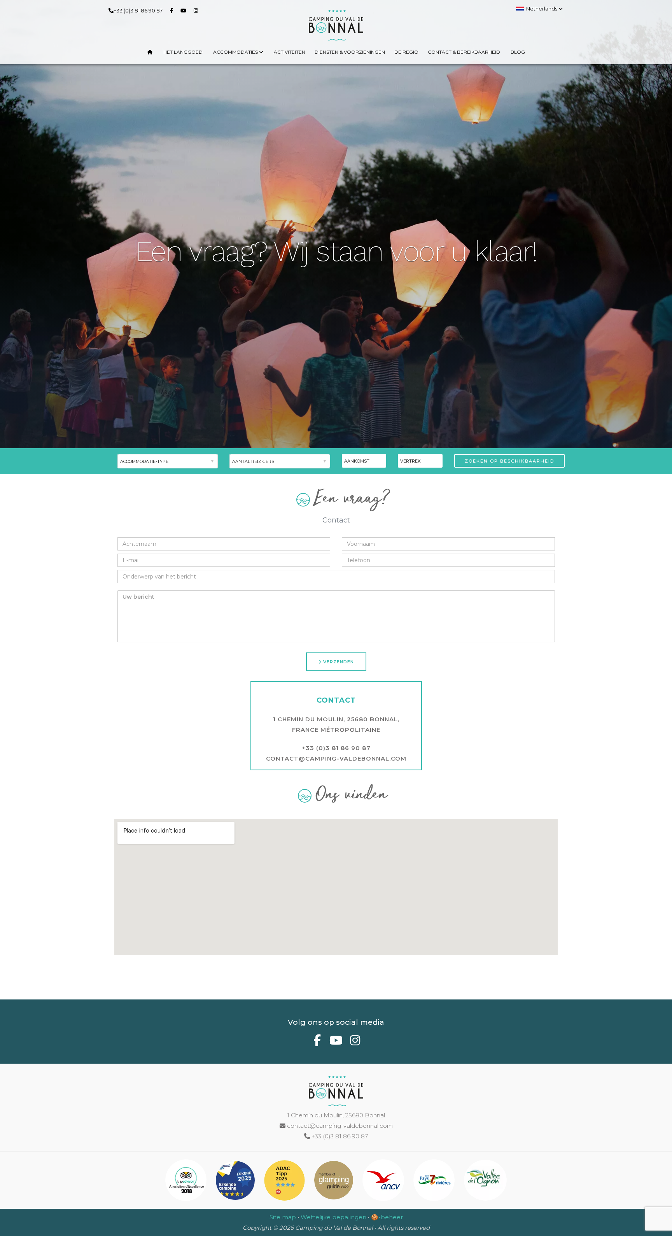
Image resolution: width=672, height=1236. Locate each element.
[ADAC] (285, 1181)
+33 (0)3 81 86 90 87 (138, 10)
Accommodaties (236, 52)
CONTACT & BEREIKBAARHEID (464, 52)
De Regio (406, 52)
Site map (283, 1217)
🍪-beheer (387, 1217)
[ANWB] (236, 1181)
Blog (518, 52)
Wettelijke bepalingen (333, 1217)
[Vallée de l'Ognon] (485, 1181)
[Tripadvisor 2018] (186, 1181)
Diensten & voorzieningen (350, 52)
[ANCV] (384, 1181)
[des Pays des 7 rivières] (435, 1181)
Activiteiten (289, 52)
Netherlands (542, 8)
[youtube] (184, 10)
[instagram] (197, 10)
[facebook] (173, 10)
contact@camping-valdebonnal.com (336, 758)
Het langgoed (183, 52)
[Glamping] (334, 1181)
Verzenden (338, 661)
